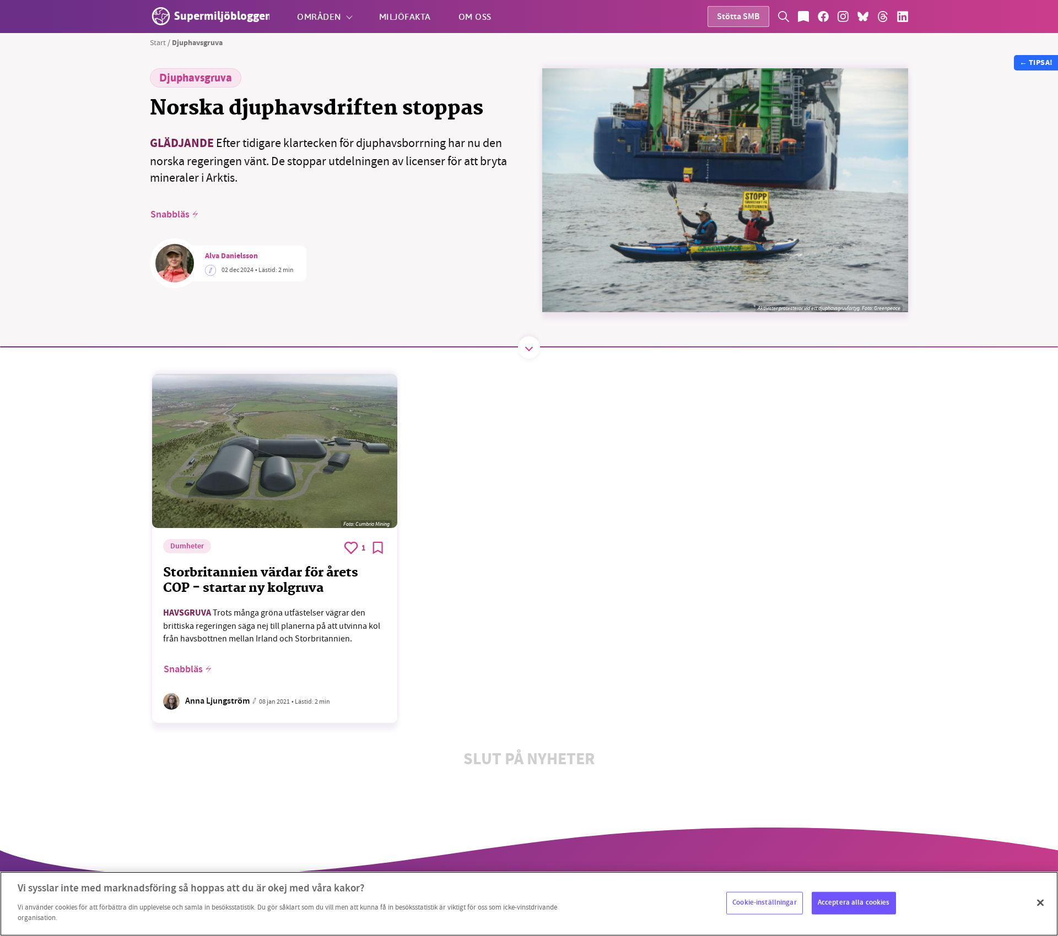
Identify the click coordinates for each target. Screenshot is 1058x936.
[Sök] (783, 16)
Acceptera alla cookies (854, 902)
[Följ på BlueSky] (862, 16)
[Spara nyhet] (378, 548)
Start (158, 42)
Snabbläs (170, 215)
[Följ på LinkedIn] (902, 16)
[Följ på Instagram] (843, 16)
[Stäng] (1040, 902)
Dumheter (187, 547)
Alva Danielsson (231, 256)
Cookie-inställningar (764, 902)
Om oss (475, 16)
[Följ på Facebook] (823, 16)
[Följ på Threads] (882, 16)
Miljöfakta (405, 16)
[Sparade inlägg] (803, 16)
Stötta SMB (738, 17)
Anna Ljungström (217, 702)
